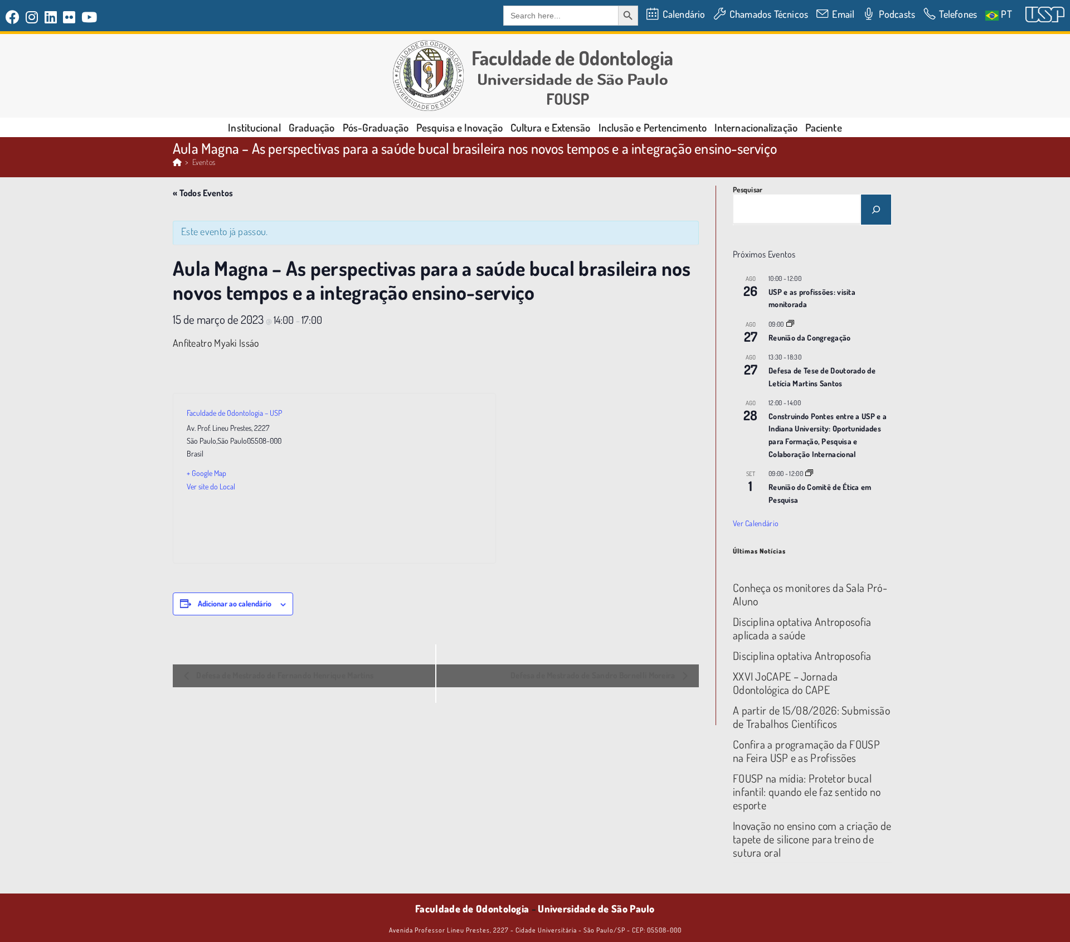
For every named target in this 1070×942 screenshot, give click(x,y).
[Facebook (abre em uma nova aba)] (14, 17)
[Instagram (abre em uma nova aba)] (32, 17)
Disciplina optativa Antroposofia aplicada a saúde (802, 628)
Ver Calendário (756, 523)
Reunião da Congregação (810, 337)
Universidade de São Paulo (596, 908)
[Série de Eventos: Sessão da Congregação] (790, 324)
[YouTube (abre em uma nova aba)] (89, 17)
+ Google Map (206, 473)
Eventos (204, 162)
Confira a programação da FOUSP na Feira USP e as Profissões (806, 751)
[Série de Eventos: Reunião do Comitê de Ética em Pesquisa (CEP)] (809, 473)
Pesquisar (748, 189)
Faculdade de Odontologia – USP (234, 412)
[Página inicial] (177, 162)
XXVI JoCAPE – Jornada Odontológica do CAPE (785, 683)
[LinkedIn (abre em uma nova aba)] (51, 17)
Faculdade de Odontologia (472, 908)
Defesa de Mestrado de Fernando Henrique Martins (283, 675)
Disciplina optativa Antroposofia (802, 655)
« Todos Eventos (203, 192)
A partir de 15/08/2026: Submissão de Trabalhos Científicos (811, 717)
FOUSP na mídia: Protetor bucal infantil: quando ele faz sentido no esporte (807, 791)
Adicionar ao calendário (234, 603)
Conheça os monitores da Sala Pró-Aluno (810, 594)
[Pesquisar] (876, 209)
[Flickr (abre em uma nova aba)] (69, 17)
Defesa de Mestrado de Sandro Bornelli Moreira (593, 675)
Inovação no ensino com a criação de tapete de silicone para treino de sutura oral (812, 839)
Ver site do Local (211, 486)
